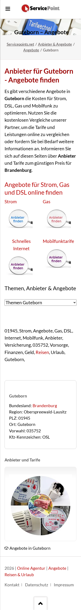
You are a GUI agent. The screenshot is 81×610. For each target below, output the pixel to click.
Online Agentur (31, 568)
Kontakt (12, 584)
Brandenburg (45, 405)
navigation (8, 9)
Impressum (64, 584)
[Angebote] (40, 505)
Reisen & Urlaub (19, 574)
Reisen (42, 352)
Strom (11, 201)
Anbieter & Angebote (55, 44)
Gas (46, 201)
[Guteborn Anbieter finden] (40, 27)
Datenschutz (36, 584)
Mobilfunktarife (58, 241)
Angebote (31, 50)
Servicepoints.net (20, 44)
